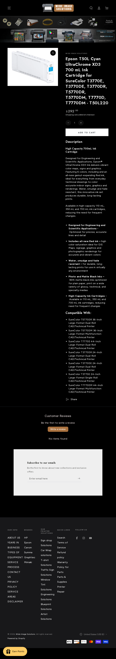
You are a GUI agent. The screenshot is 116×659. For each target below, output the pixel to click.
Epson (28, 542)
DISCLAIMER (15, 601)
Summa (28, 552)
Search (61, 537)
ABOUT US (14, 537)
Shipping (70, 115)
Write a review (58, 429)
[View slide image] (58, 35)
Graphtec (29, 557)
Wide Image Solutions (76, 53)
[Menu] (9, 8)
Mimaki (28, 562)
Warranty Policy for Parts (63, 567)
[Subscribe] (80, 478)
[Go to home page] (58, 8)
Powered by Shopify (16, 638)
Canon (28, 547)
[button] (91, 8)
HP (26, 537)
